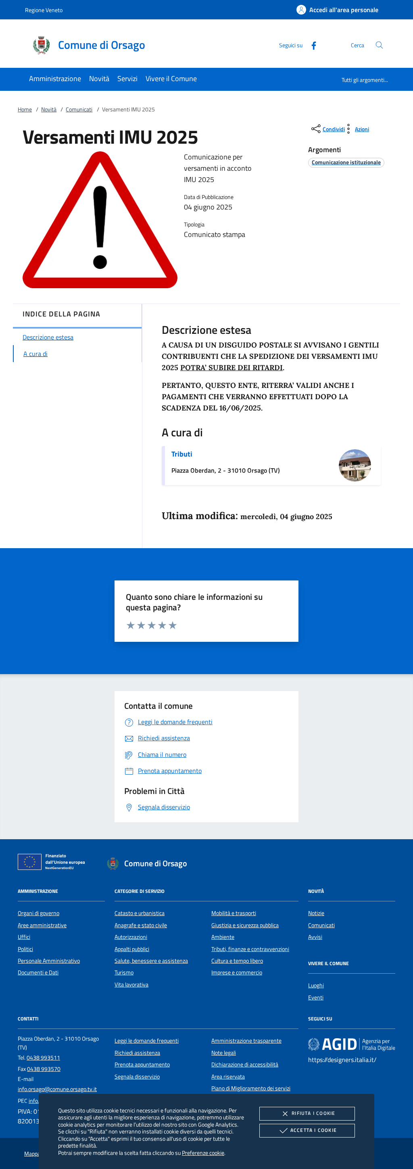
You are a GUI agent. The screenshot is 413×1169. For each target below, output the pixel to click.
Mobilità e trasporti (233, 913)
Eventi (315, 997)
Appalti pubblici (132, 949)
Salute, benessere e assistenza (151, 960)
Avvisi (315, 936)
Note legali (223, 1052)
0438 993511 (43, 1057)
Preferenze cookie (203, 1152)
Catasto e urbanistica (140, 913)
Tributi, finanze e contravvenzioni (250, 949)
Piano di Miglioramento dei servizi (250, 1088)
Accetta (313, 1130)
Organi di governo (38, 913)
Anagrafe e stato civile (141, 925)
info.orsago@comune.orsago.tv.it (57, 1089)
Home (25, 109)
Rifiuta (313, 1113)
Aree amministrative (42, 925)
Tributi (181, 453)
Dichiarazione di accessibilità (244, 1064)
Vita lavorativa (131, 984)
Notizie (316, 913)
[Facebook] (310, 44)
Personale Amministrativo (49, 960)
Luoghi (316, 985)
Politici (25, 949)
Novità (48, 109)
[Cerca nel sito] (379, 45)
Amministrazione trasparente (246, 1040)
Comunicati (79, 109)
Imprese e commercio (236, 972)
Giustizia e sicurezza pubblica (245, 925)
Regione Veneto (44, 10)
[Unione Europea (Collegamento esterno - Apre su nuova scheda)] (54, 863)
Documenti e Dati (38, 972)
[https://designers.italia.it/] (351, 1044)
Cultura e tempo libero (237, 960)
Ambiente (222, 936)
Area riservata (228, 1076)
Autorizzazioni (131, 936)
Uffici (24, 936)
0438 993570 (43, 1068)
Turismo (124, 972)
